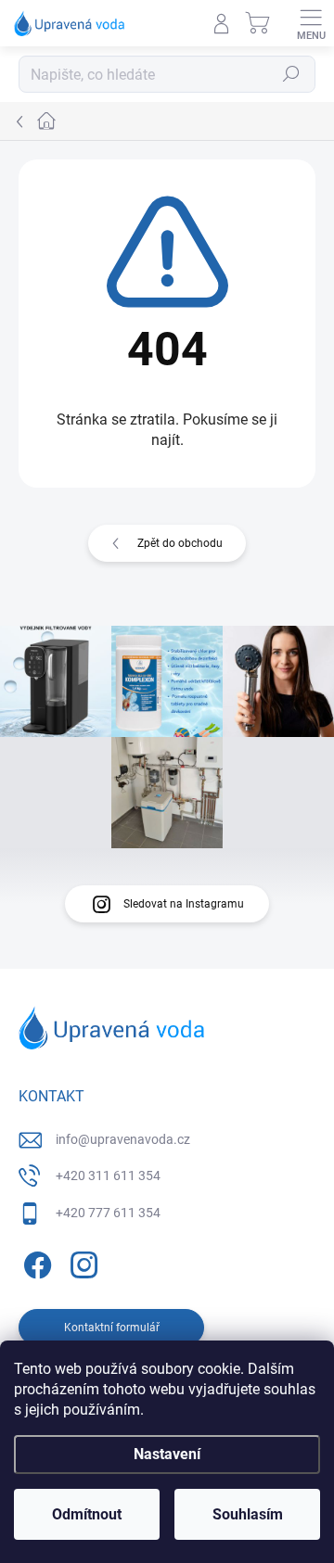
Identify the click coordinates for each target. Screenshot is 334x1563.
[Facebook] (35, 1262)
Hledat (291, 74)
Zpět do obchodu (180, 543)
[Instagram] (81, 1262)
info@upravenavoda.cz (123, 1139)
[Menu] (311, 23)
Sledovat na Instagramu (183, 903)
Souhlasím (247, 1514)
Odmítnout (87, 1514)
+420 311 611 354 (108, 1175)
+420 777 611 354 (108, 1212)
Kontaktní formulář (112, 1327)
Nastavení (167, 1454)
